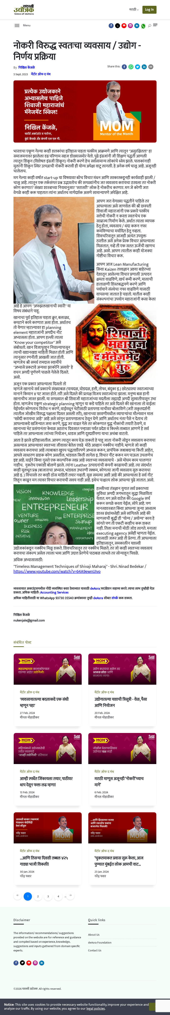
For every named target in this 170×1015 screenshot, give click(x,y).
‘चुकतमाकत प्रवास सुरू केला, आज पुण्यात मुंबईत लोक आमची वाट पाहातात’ (119, 864)
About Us (94, 935)
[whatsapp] (131, 66)
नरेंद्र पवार (26, 876)
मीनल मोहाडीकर (29, 717)
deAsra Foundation (99, 942)
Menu (25, 25)
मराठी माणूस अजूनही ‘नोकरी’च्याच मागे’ (119, 782)
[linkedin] (144, 66)
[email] (150, 66)
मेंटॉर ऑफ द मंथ (41, 74)
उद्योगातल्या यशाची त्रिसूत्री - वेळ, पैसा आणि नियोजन (121, 702)
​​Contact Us (94, 950)
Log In (149, 9)
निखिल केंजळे (26, 67)
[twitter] (137, 66)
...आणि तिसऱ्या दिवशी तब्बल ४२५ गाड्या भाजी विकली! (44, 861)
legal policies (95, 1008)
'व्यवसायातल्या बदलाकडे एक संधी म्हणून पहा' (44, 702)
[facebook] (124, 66)
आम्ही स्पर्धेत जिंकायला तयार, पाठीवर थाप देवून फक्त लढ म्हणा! (46, 782)
